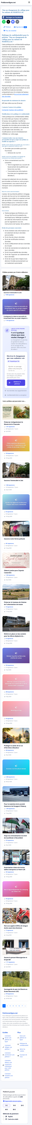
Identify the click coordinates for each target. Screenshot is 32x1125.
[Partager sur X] (8, 22)
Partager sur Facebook (14, 17)
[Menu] (29, 2)
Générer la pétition (17, 383)
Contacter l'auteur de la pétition (12, 110)
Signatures (21, 27)
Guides (5, 1032)
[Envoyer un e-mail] (13, 22)
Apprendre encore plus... (13, 1101)
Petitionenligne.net (8, 2)
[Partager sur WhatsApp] (4, 22)
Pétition (8, 27)
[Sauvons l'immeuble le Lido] (16, 286)
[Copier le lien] (17, 22)
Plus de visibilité (10, 31)
